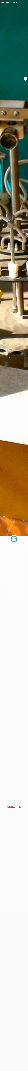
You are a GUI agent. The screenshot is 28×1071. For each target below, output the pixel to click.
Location (14, 2)
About (8, 2)
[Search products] (26, 79)
